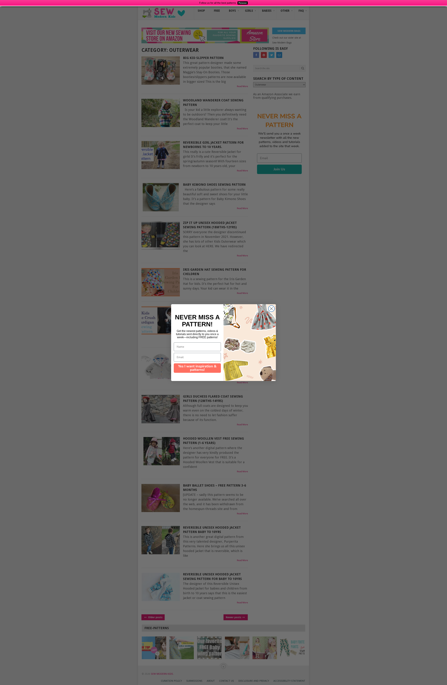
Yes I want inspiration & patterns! (197, 368)
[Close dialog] (271, 309)
